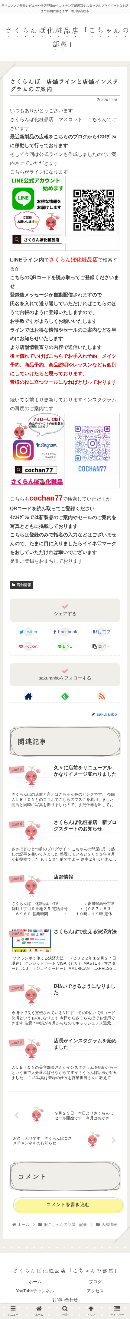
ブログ (95, 1281)
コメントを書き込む (68, 1204)
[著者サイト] (28, 696)
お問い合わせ (65, 1299)
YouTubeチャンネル (35, 1290)
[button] (117, 822)
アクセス (95, 1290)
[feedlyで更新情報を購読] (65, 696)
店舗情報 (24, 585)
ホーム (35, 1281)
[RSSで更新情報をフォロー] (101, 696)
